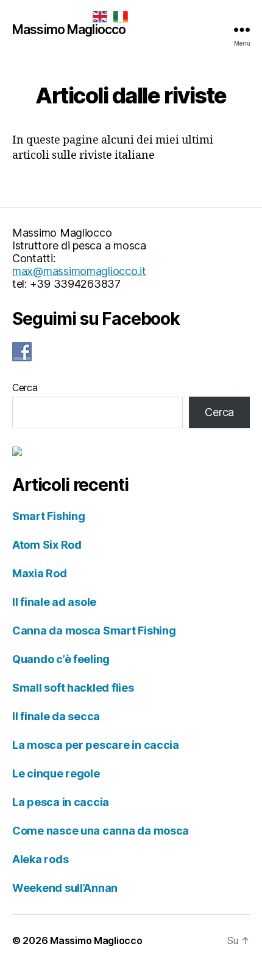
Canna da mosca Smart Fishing (93, 630)
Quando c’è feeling (61, 659)
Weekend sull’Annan (65, 887)
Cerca (25, 387)
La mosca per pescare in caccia (95, 744)
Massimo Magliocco (69, 29)
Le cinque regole (56, 773)
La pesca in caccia (60, 802)
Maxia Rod (39, 573)
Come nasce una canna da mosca (100, 830)
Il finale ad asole (54, 602)
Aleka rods (40, 859)
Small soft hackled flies (73, 687)
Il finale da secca (56, 716)
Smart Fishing (48, 516)
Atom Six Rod (47, 544)
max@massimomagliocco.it (79, 271)
